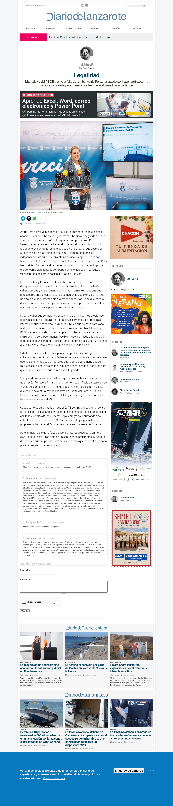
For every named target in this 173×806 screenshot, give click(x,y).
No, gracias (150, 770)
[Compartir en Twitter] (28, 220)
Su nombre (25, 570)
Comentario (26, 579)
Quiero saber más (54, 778)
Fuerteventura (73, 28)
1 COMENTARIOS (90, 675)
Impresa (137, 28)
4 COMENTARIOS (28, 224)
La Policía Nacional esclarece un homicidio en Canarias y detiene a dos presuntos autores (130, 735)
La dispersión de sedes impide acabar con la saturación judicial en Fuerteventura (40, 668)
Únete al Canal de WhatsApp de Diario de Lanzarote (80, 37)
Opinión (116, 28)
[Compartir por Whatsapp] (34, 220)
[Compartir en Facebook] (23, 220)
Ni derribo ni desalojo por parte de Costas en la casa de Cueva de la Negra (86, 668)
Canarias (94, 28)
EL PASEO (86, 64)
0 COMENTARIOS (37, 675)
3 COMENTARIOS (128, 675)
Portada (30, 28)
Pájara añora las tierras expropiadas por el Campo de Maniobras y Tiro (129, 668)
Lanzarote (52, 28)
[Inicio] (86, 20)
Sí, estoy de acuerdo (129, 770)
